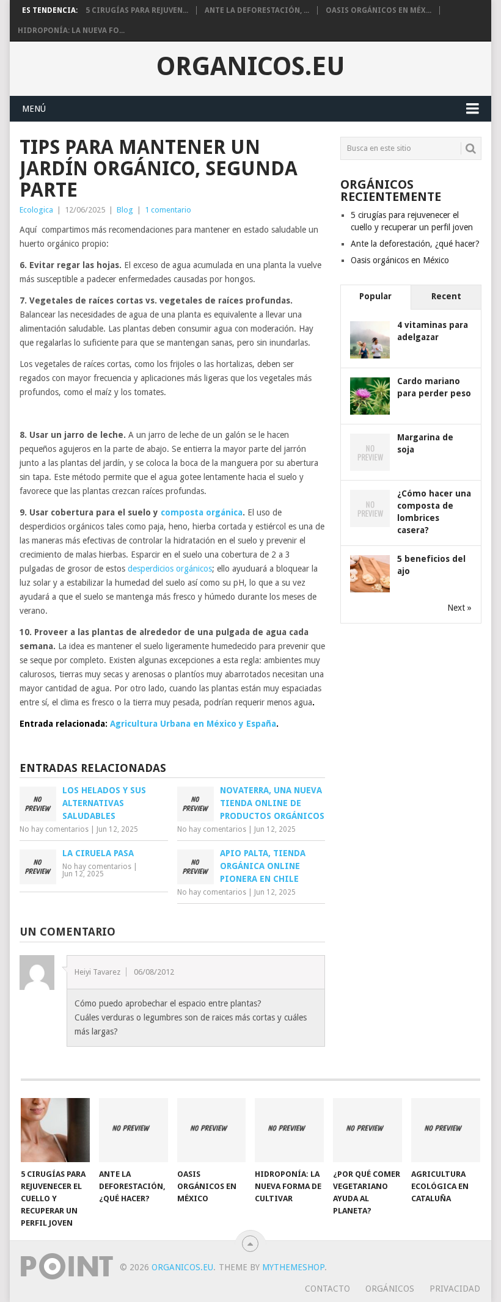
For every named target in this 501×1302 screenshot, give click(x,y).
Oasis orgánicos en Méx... (378, 10)
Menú (34, 109)
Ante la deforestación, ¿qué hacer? (415, 244)
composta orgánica (202, 512)
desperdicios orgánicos (170, 568)
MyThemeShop (293, 1267)
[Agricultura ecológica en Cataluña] (445, 1130)
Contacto (327, 1288)
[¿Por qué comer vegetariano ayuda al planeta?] (367, 1130)
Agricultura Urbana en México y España (193, 724)
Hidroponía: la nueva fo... (71, 30)
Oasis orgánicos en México (400, 260)
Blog (125, 209)
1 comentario (168, 209)
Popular (375, 296)
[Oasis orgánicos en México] (211, 1130)
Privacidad (455, 1288)
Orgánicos (389, 1288)
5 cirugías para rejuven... (137, 10)
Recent (446, 296)
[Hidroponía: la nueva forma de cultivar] (289, 1130)
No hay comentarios (54, 829)
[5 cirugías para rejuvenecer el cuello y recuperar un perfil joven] (55, 1130)
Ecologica (36, 209)
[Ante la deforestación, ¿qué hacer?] (133, 1130)
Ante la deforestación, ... (257, 10)
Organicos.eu (250, 66)
